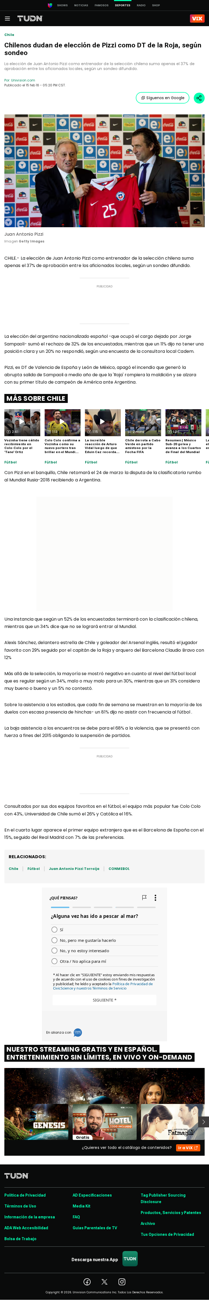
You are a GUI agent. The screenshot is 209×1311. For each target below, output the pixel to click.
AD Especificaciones (92, 1195)
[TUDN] (30, 18)
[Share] (199, 98)
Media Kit (81, 1206)
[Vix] (197, 18)
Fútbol (10, 462)
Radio (141, 5)
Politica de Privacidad (25, 1195)
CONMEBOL (119, 868)
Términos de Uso (20, 1206)
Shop (156, 5)
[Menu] (7, 18)
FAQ (76, 1217)
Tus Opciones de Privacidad (167, 1234)
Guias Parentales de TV (95, 1228)
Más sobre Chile (36, 398)
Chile (9, 35)
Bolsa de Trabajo (20, 1239)
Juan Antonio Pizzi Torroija (74, 868)
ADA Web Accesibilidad (26, 1228)
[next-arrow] (203, 1121)
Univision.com (23, 80)
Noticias (81, 5)
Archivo (148, 1223)
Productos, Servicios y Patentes (171, 1212)
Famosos (102, 5)
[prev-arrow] (1, 1122)
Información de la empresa (29, 1217)
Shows (62, 5)
